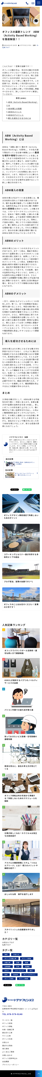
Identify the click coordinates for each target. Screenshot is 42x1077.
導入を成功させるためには (19, 118)
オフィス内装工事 (10, 958)
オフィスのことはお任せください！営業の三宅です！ (21, 605)
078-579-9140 (27, 3)
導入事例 (5, 1048)
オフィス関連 (23, 979)
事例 (6, 954)
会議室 (27, 966)
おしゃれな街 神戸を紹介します (18, 894)
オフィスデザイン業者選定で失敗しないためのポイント (21, 516)
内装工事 (8, 962)
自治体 (15, 975)
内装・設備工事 (8, 1029)
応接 (17, 962)
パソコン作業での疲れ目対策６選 (18, 709)
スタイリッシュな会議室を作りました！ (19, 930)
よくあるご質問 (8, 1052)
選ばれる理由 (7, 1045)
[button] (38, 3)
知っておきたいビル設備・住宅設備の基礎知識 (20, 737)
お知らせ (16, 954)
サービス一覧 (7, 1020)
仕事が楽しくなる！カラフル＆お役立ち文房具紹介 (20, 834)
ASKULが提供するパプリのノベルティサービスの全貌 (21, 681)
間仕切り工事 (7, 1033)
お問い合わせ (33, 3)
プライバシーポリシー (10, 1064)
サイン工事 (6, 1036)
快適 (26, 962)
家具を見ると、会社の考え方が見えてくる (20, 767)
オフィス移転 (26, 958)
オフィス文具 (7, 1039)
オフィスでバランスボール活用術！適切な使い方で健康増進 (20, 651)
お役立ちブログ (8, 942)
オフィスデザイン (29, 975)
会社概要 (5, 1061)
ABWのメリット (15, 111)
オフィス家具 (9, 979)
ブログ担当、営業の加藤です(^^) (18, 581)
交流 (17, 966)
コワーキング (19, 970)
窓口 (31, 970)
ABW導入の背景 (15, 108)
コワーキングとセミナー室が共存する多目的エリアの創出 (21, 555)
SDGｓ (7, 970)
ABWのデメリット (16, 115)
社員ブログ (6, 945)
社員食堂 (8, 966)
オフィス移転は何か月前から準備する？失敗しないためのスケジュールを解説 (20, 798)
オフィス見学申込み (30, 4)
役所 (6, 975)
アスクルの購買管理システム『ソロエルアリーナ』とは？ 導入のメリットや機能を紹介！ (21, 865)
